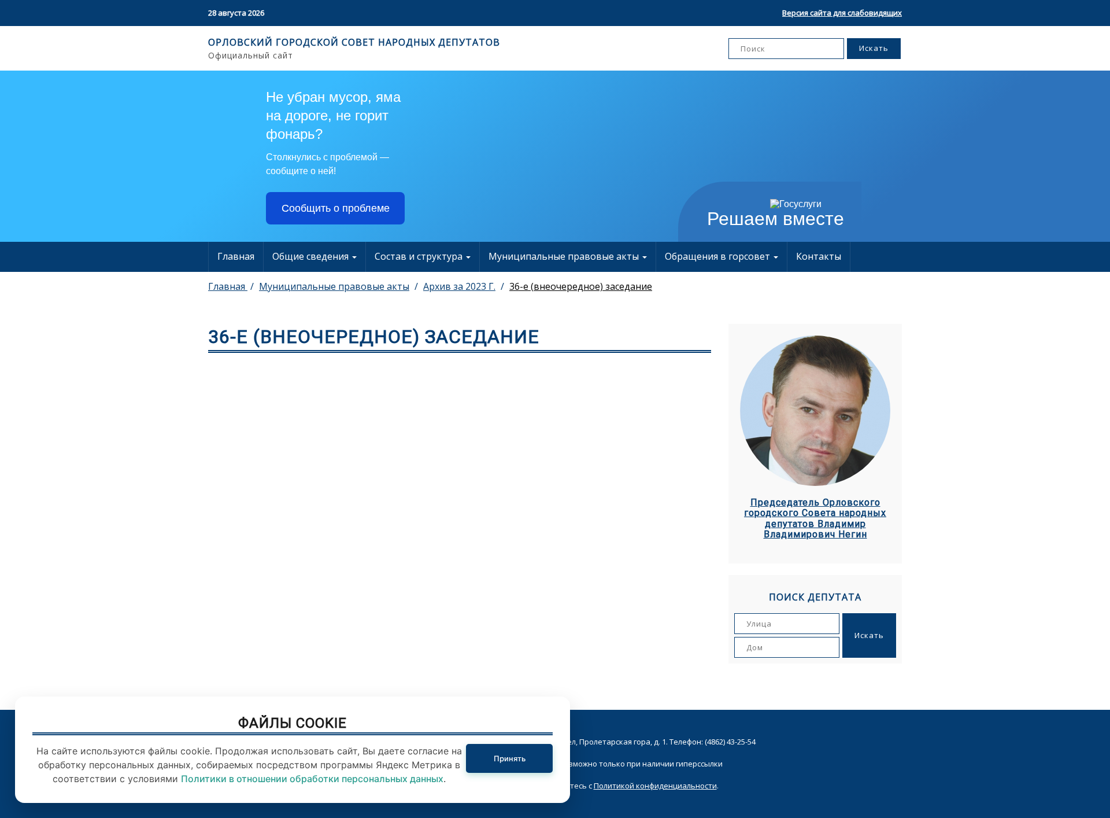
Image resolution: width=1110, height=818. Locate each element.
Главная (235, 256)
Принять (510, 758)
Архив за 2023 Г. (459, 286)
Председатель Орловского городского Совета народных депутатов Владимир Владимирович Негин (815, 519)
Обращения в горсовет (718, 256)
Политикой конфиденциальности (655, 785)
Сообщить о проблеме (336, 208)
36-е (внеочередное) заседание (580, 286)
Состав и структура (420, 256)
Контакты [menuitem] (818, 256)
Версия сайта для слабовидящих (842, 13)
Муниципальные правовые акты (565, 256)
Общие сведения (311, 256)
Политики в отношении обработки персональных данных (312, 778)
